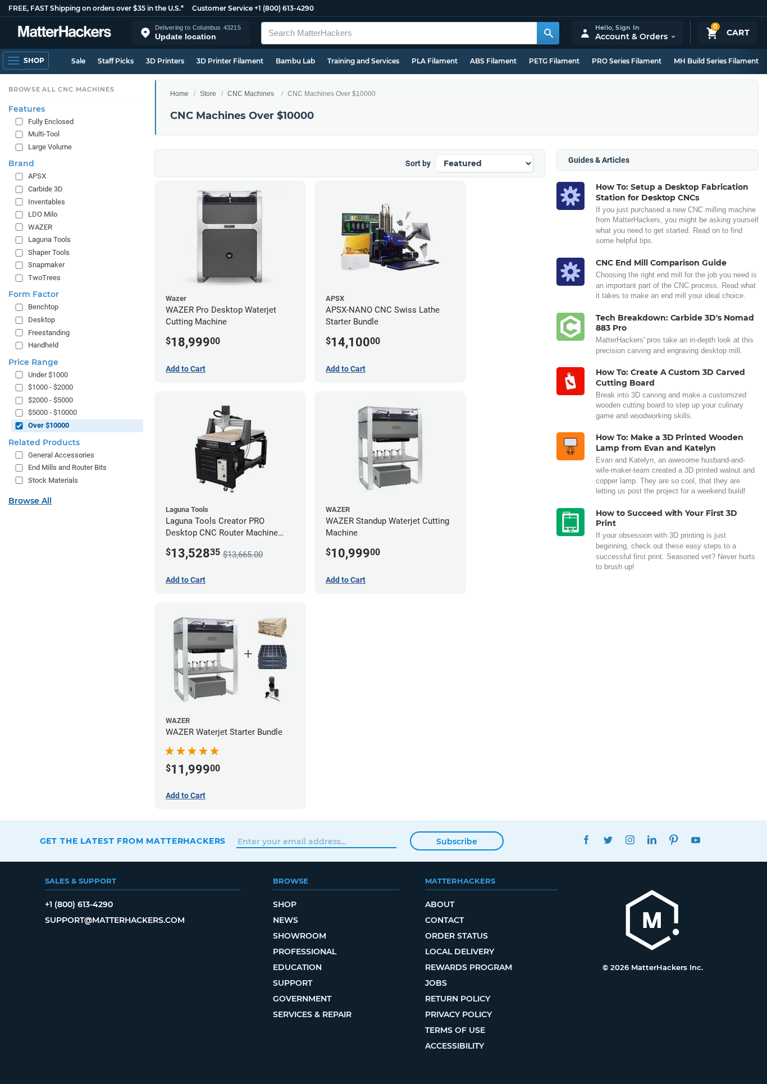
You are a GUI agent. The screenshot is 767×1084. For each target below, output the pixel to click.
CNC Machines (250, 94)
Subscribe (456, 841)
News (285, 920)
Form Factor (33, 294)
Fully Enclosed (51, 121)
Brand (21, 163)
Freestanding (49, 332)
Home (179, 94)
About (439, 904)
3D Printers (165, 61)
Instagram (630, 839)
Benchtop (43, 307)
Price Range (33, 362)
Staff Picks (116, 61)
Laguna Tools (49, 239)
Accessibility (454, 1046)
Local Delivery (459, 951)
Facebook (586, 839)
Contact (444, 920)
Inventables (46, 202)
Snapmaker (46, 264)
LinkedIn (652, 839)
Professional (304, 951)
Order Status (456, 936)
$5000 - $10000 (52, 412)
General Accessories (61, 455)
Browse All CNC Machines (61, 89)
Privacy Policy (458, 1014)
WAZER (40, 227)
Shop (284, 904)
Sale (78, 61)
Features (26, 109)
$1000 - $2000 (50, 387)
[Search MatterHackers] (548, 33)
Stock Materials (53, 480)
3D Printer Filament (230, 61)
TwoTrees (44, 277)
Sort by (418, 163)
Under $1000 (48, 375)
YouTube (696, 839)
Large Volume (50, 147)
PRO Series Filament (626, 61)
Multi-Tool (44, 134)
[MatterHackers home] (64, 33)
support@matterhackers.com (115, 920)
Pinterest (674, 839)
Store (208, 94)
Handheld (43, 345)
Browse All (30, 501)
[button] (191, 33)
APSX (37, 176)
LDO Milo (42, 214)
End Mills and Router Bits (67, 467)
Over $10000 (48, 425)
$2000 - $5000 (50, 400)
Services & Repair (312, 1014)
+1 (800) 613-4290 (284, 8)
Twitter (608, 839)
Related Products (44, 442)
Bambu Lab (295, 61)
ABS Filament (493, 61)
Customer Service (222, 8)
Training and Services (363, 61)
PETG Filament (554, 61)
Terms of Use (455, 1030)
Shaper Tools (49, 252)
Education (297, 967)
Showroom (299, 936)
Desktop (41, 319)
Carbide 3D (45, 189)
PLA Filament (435, 61)
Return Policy (457, 999)
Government (302, 999)
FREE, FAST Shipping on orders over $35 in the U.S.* (96, 8)
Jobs (436, 983)
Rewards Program (468, 967)
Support (292, 983)
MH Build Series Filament (716, 61)
